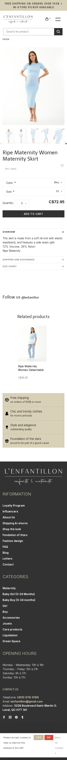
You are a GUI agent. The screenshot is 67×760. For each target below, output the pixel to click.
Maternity (9, 588)
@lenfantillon (30, 297)
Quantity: (8, 203)
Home (6, 39)
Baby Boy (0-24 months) (19, 600)
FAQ (5, 546)
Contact (8, 564)
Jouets (7, 623)
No (49, 737)
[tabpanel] (33, 86)
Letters (7, 558)
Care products (12, 629)
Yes (38, 737)
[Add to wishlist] (62, 166)
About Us (9, 517)
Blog (6, 552)
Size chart (10, 266)
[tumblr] (22, 717)
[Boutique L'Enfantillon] (33, 477)
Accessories (11, 617)
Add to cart (33, 213)
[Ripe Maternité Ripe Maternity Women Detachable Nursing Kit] (32, 343)
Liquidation (10, 635)
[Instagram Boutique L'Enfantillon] (10, 717)
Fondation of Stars (15, 535)
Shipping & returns (15, 523)
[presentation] (9, 136)
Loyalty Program (14, 505)
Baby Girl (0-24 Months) (19, 594)
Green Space (11, 641)
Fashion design (13, 541)
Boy (5, 611)
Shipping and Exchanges (19, 259)
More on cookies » (59, 745)
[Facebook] (4, 717)
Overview (9, 232)
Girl (5, 606)
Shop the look (12, 529)
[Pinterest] (16, 717)
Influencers (10, 511)
